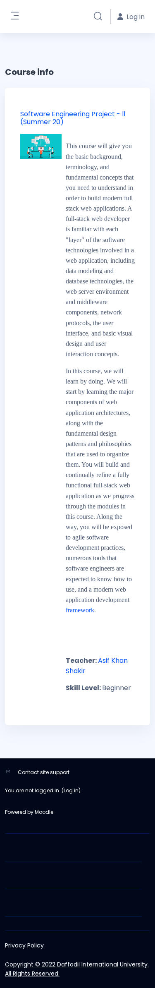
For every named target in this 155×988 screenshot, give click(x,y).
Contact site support (43, 772)
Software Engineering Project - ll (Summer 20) (72, 118)
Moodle (44, 811)
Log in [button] (135, 17)
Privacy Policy (24, 945)
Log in (71, 790)
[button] (98, 16)
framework (80, 610)
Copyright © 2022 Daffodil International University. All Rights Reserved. (77, 969)
